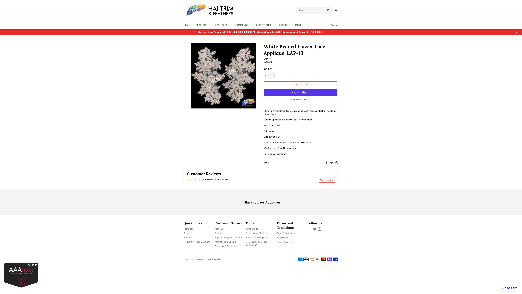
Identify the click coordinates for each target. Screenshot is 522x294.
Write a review (327, 180)
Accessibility (282, 237)
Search (187, 233)
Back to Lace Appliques (262, 202)
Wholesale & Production (226, 246)
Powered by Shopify (213, 259)
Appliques (221, 25)
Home (187, 25)
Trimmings (242, 25)
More (298, 25)
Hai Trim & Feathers (197, 259)
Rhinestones (264, 25)
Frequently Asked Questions (197, 242)
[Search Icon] (328, 10)
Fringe (283, 25)
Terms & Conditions (285, 233)
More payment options (300, 99)
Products (188, 237)
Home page (189, 229)
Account (334, 25)
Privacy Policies (284, 242)
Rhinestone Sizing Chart (257, 237)
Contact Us (220, 233)
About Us (219, 229)
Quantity (267, 69)
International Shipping (225, 242)
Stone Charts (252, 229)
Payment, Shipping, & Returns (229, 237)
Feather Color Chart (255, 233)
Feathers (202, 25)
